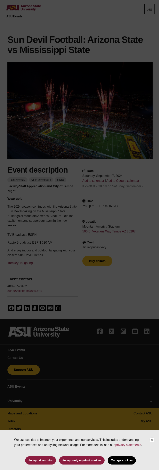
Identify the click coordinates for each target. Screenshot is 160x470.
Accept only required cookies (81, 460)
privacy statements (128, 445)
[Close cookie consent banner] (152, 440)
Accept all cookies (40, 460)
